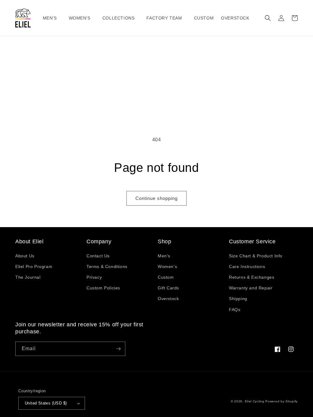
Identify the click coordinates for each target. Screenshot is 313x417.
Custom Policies (103, 287)
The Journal (28, 277)
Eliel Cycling (254, 401)
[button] (52, 18)
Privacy (94, 277)
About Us (25, 255)
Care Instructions (247, 266)
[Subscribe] (118, 349)
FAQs (234, 309)
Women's (167, 266)
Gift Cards (168, 287)
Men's (164, 255)
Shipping (238, 298)
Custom (166, 277)
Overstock (168, 298)
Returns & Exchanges (251, 277)
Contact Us (98, 255)
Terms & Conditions (107, 266)
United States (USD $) (46, 403)
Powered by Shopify (281, 401)
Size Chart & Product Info (255, 255)
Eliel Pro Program (33, 266)
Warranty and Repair (250, 287)
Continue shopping (156, 198)
